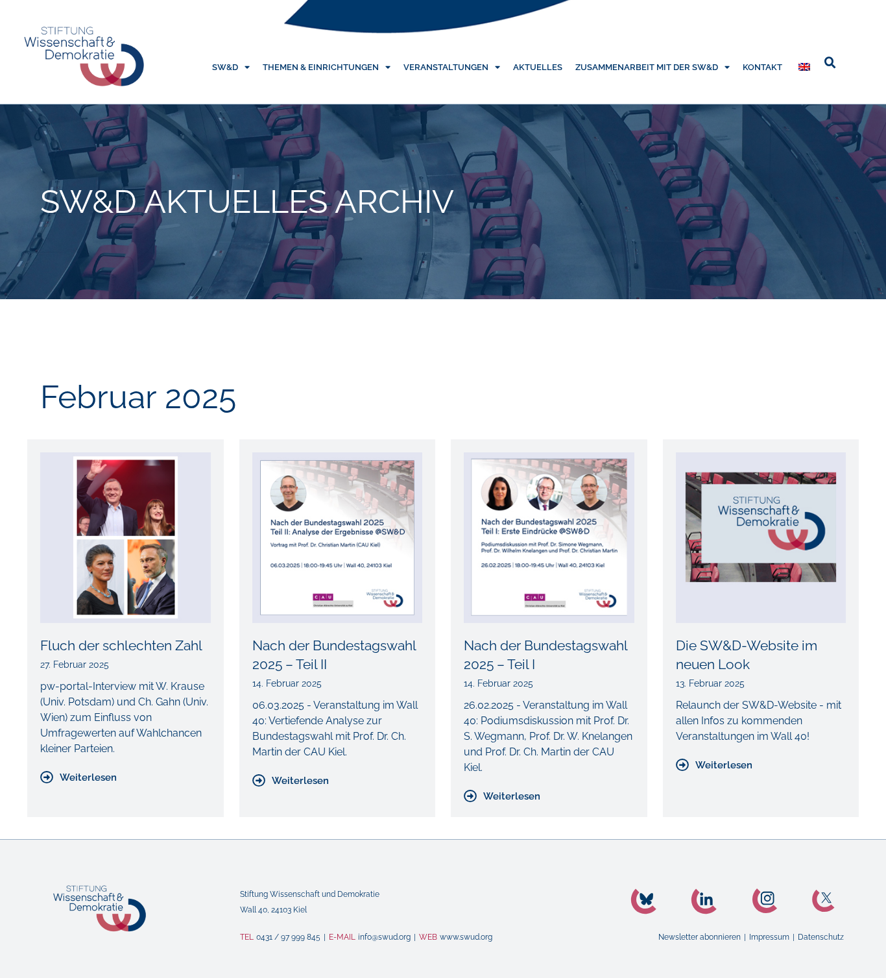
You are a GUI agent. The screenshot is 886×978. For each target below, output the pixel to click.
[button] (830, 63)
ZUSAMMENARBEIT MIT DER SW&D (646, 67)
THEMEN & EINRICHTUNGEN (321, 67)
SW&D (225, 67)
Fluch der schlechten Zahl (121, 645)
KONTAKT (762, 67)
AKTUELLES (537, 67)
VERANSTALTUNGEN (445, 67)
